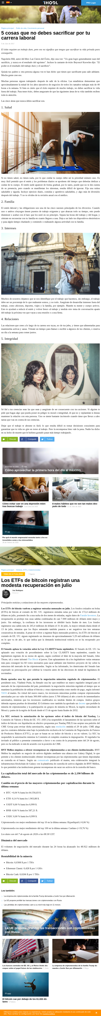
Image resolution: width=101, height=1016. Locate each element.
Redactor (15, 593)
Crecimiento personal (35, 28)
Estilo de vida (21, 28)
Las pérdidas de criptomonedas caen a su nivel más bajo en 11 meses (32, 905)
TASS (4, 693)
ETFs (25, 570)
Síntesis (19, 570)
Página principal (7, 28)
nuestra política (49, 1014)
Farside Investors (88, 615)
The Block (33, 659)
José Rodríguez (17, 590)
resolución (61, 726)
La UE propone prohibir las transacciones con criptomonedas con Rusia (33, 900)
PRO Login (91, 3)
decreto (82, 703)
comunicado (43, 760)
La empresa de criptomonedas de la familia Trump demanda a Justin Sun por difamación (39, 896)
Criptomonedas (34, 570)
